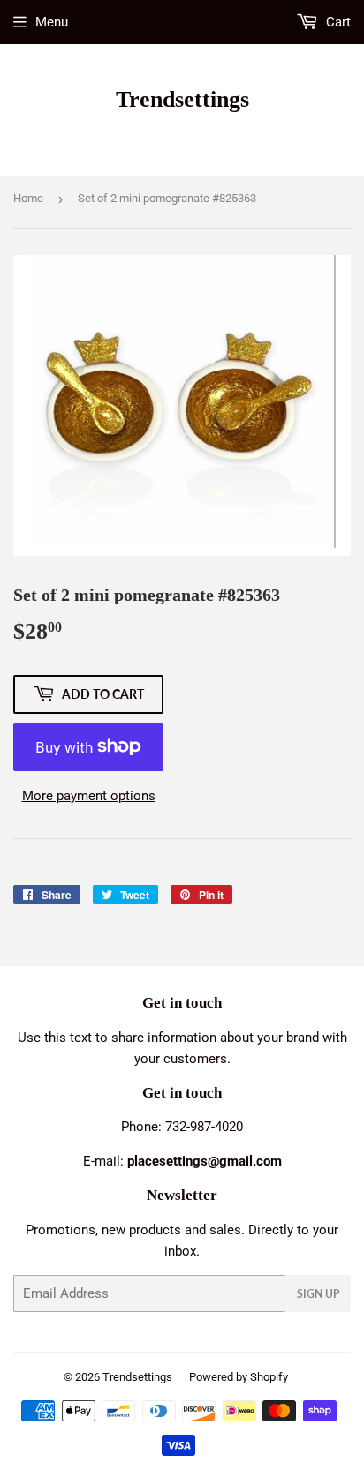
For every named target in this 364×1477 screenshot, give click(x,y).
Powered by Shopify (238, 1376)
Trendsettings (182, 99)
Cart (336, 22)
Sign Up (318, 1294)
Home (28, 198)
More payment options (88, 796)
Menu (51, 22)
